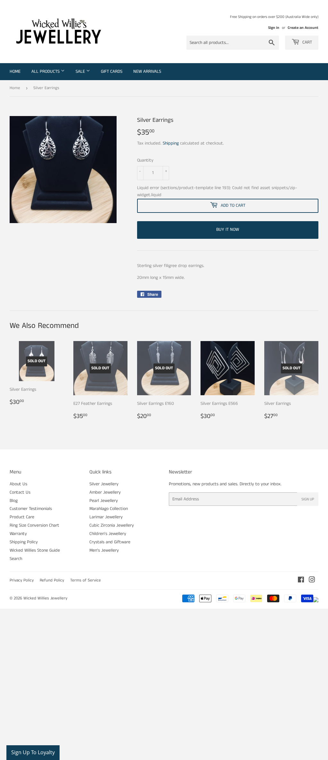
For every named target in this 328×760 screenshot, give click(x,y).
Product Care (22, 517)
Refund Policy (52, 580)
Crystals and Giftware (109, 542)
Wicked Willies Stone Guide (35, 550)
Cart (306, 42)
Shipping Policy (24, 542)
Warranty (18, 533)
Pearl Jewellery (103, 500)
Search (16, 558)
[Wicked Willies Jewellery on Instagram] (312, 581)
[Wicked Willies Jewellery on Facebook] (301, 581)
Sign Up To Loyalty (33, 752)
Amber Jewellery (105, 492)
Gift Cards (111, 71)
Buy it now (227, 229)
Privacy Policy (22, 580)
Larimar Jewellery (106, 517)
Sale (81, 71)
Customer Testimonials (31, 508)
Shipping (171, 143)
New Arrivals (147, 71)
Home (15, 71)
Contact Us (20, 492)
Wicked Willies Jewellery (45, 598)
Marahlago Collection (108, 508)
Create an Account (303, 27)
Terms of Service (85, 580)
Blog (14, 500)
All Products (46, 71)
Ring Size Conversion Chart (34, 525)
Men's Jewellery (104, 550)
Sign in (273, 27)
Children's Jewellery (107, 533)
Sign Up (307, 499)
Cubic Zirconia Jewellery (111, 525)
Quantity (145, 160)
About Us (18, 484)
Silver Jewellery (104, 484)
